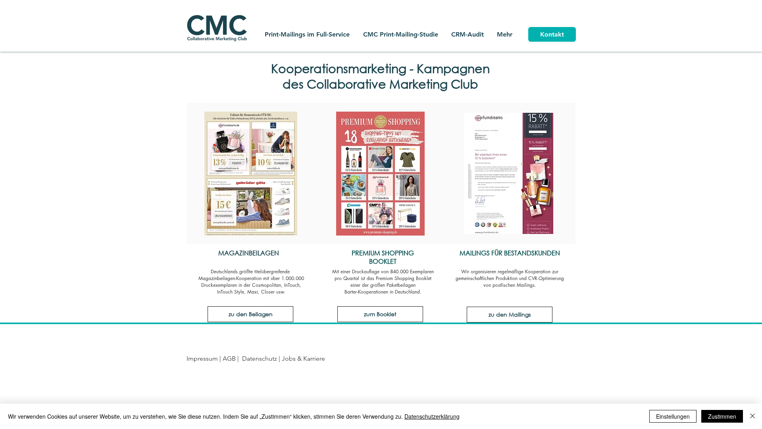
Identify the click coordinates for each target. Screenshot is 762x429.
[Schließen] (752, 416)
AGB (230, 358)
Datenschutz (259, 358)
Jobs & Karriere (302, 358)
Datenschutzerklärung (432, 416)
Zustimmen (722, 416)
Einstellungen (673, 416)
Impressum (202, 358)
